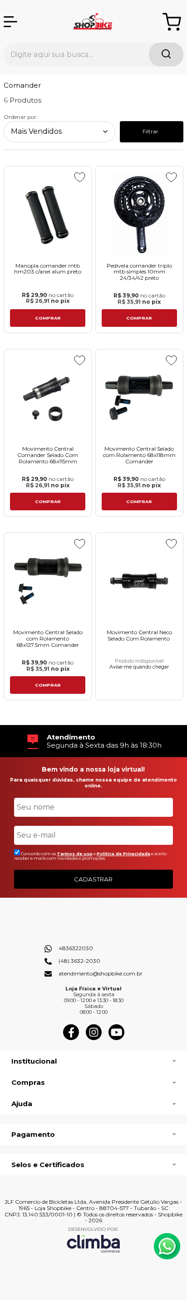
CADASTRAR (93, 879)
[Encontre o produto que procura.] (166, 54)
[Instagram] (94, 1038)
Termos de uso (75, 853)
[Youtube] (116, 1038)
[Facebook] (71, 1038)
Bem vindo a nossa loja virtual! (93, 769)
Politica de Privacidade (123, 853)
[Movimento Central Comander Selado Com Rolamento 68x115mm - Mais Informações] (47, 397)
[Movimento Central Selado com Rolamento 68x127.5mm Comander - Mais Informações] (47, 580)
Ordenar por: (21, 116)
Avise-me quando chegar (139, 667)
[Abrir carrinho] (171, 21)
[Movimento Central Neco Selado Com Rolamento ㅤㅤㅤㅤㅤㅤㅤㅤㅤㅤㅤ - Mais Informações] (139, 580)
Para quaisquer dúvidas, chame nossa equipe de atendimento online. (93, 782)
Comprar (48, 318)
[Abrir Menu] (10, 22)
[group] (93, 741)
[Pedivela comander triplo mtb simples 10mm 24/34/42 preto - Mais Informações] (139, 214)
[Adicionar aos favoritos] (79, 177)
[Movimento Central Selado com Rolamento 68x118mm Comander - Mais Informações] (139, 397)
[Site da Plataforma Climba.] (93, 1239)
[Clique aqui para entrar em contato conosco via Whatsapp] (167, 1246)
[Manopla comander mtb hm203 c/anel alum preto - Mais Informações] (47, 214)
